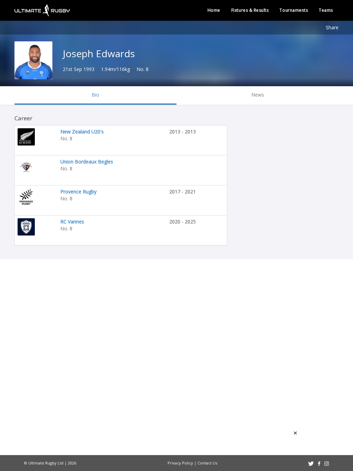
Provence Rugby (78, 191)
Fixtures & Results (250, 10)
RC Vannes (72, 221)
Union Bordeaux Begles (86, 161)
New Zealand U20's (82, 131)
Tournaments (294, 10)
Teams (326, 10)
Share (332, 27)
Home (214, 10)
